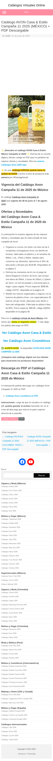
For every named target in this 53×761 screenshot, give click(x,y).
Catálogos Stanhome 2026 (10, 527)
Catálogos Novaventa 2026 (10, 629)
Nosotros (21, 754)
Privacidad (31, 754)
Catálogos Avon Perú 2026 (10, 646)
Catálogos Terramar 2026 (10, 564)
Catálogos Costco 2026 (9, 580)
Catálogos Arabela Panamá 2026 (13, 674)
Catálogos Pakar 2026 (9, 507)
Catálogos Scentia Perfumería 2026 (14, 678)
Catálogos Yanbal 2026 (9, 740)
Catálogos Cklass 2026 (9, 494)
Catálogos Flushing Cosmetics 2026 (14, 682)
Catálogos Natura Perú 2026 (11, 650)
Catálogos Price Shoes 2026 (11, 490)
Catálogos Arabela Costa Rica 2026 (13, 670)
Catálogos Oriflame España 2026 (13, 711)
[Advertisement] (26, 66)
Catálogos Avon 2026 (8, 531)
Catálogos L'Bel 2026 (8, 727)
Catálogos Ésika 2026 (9, 731)
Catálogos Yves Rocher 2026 (11, 560)
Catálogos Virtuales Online (26, 5)
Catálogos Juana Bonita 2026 (11, 613)
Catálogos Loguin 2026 (9, 601)
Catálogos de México (9, 419)
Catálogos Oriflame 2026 (10, 556)
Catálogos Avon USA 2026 (10, 695)
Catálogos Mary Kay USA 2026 (12, 703)
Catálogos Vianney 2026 (10, 568)
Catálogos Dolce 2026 (9, 621)
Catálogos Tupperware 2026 (11, 519)
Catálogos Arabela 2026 (9, 523)
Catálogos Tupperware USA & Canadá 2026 (16, 699)
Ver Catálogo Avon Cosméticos (26, 341)
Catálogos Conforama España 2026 (13, 719)
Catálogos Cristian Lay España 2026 (14, 715)
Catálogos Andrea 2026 (9, 486)
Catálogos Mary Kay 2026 (10, 548)
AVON (21, 419)
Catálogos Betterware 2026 (10, 543)
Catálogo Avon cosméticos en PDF (22, 396)
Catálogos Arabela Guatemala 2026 (13, 666)
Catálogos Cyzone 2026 (9, 735)
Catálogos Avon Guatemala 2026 (13, 686)
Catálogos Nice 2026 (8, 511)
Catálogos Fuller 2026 (9, 535)
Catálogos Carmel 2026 (9, 592)
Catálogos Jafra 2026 (8, 539)
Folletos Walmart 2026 (9, 584)
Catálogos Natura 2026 (9, 552)
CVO (8, 36)
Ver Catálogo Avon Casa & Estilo (26, 333)
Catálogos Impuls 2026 (9, 503)
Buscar (3, 469)
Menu (26, 12)
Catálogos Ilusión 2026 (9, 499)
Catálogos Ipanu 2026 (9, 617)
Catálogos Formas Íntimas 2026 (12, 609)
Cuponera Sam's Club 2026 (11, 576)
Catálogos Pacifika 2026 (10, 596)
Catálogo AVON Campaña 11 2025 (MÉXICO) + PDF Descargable (39, 440)
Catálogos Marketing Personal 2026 (14, 605)
